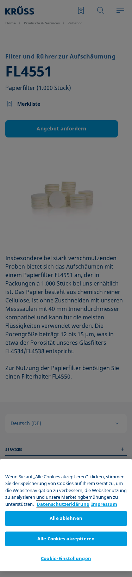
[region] (66, 515)
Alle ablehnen (66, 518)
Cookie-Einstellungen (66, 558)
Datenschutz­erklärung (63, 504)
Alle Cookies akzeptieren (66, 538)
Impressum (104, 504)
